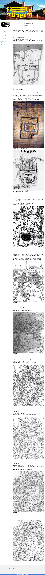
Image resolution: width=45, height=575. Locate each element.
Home (5, 30)
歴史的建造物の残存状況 (5, 42)
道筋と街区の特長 (4, 41)
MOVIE (6, 35)
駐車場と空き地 (3, 44)
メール (11, 570)
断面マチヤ (5, 31)
